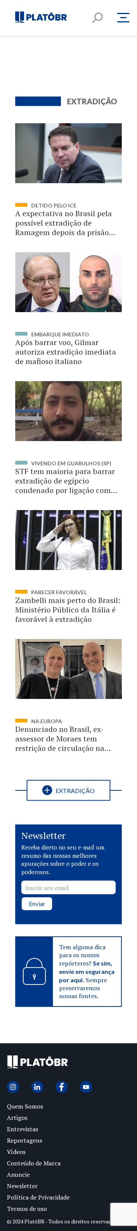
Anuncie (18, 1174)
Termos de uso (27, 1208)
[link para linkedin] (37, 1087)
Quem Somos (25, 1106)
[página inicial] (41, 18)
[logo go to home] (37, 1063)
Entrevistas (22, 1129)
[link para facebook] (62, 1087)
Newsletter (22, 1186)
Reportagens (24, 1140)
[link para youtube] (86, 1087)
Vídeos (16, 1152)
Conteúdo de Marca (34, 1163)
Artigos (17, 1117)
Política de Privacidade (38, 1197)
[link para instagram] (13, 1087)
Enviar (37, 903)
